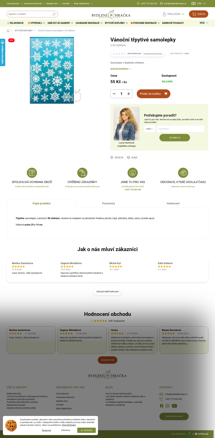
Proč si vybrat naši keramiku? (119, 393)
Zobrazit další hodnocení (107, 291)
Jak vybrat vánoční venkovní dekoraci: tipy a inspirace (125, 397)
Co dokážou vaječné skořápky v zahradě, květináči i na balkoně (124, 403)
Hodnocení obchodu (33, 3)
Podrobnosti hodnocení (152, 54)
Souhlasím (88, 430)
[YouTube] (174, 406)
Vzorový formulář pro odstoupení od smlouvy (27, 396)
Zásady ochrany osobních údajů (21, 408)
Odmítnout (65, 430)
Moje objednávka (81, 3)
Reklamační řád (14, 393)
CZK (199, 3)
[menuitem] (16, 23)
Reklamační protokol (16, 405)
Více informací (69, 425)
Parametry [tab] (108, 203)
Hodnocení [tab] (173, 203)
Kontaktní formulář (174, 416)
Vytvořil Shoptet (178, 434)
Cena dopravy (13, 3)
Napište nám (52, 3)
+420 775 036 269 (173, 399)
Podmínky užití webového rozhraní (22, 402)
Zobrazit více (107, 360)
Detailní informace (119, 69)
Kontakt (66, 3)
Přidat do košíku (150, 94)
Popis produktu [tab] (42, 203)
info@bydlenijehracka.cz (176, 394)
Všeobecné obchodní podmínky (21, 399)
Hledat (54, 14)
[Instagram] (167, 406)
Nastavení (46, 430)
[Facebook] (161, 406)
